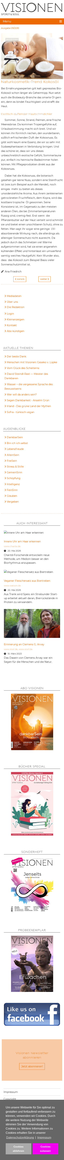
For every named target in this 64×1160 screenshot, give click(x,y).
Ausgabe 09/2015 (10, 28)
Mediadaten (14, 296)
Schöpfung (13, 478)
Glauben (12, 495)
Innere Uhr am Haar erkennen (22, 541)
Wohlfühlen (12, 39)
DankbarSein (15, 437)
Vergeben (13, 501)
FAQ (9, 307)
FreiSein (12, 460)
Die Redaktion (15, 307)
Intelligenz (13, 484)
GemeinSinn (14, 472)
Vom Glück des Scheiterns (23, 368)
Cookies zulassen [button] (45, 1148)
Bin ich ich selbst (17, 443)
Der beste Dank (16, 356)
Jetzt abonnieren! (32, 1066)
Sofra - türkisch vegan (20, 412)
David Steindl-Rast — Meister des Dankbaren (26, 376)
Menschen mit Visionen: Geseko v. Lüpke (32, 362)
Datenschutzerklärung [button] (20, 1137)
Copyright (10, 1099)
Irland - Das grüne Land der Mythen (29, 406)
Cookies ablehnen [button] (18, 1148)
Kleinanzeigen (15, 319)
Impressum (11, 1092)
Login (10, 313)
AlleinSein (13, 455)
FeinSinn (12, 490)
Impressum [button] (44, 1137)
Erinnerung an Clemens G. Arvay (24, 644)
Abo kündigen (15, 331)
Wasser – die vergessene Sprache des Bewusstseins (28, 386)
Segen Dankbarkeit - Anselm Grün (28, 400)
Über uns (12, 301)
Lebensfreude (15, 449)
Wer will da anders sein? (22, 394)
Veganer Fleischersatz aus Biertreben (27, 580)
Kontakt (12, 325)
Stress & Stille (15, 466)
